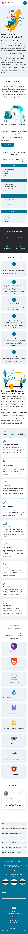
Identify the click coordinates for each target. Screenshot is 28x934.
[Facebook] (11, 928)
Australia (13, 920)
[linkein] (14, 928)
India (13, 911)
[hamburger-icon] (25, 3)
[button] (22, 790)
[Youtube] (16, 928)
